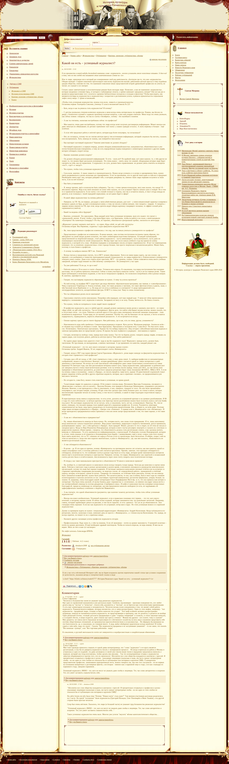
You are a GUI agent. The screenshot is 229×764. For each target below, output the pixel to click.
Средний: (66, 539)
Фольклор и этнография (18, 168)
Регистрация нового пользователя (88, 48)
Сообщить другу (88, 759)
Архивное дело (15, 57)
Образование (14, 140)
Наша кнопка (45, 759)
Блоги (177, 55)
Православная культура (18, 147)
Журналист (66, 535)
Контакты (20, 182)
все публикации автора (100, 546)
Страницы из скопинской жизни (25, 245)
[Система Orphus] (30, 214)
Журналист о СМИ (19, 91)
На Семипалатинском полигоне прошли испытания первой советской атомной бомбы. (200, 216)
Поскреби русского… (20, 252)
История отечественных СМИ (23, 94)
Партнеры (66, 759)
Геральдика (13, 71)
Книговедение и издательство (21, 116)
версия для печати (158, 59)
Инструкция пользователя (28, 759)
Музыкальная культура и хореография (24, 134)
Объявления (180, 70)
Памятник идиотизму (21, 242)
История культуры (16, 113)
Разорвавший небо (19, 237)
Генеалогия (13, 67)
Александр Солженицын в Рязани (25, 247)
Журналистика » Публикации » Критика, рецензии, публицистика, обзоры (96, 567)
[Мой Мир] (88, 586)
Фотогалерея (180, 80)
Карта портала (180, 63)
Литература (13, 127)
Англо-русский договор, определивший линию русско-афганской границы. (198, 181)
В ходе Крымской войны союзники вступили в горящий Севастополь (200, 176)
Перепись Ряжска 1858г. (21, 259)
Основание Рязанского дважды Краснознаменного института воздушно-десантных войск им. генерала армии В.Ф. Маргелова (199, 194)
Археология (14, 53)
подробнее (46, 267)
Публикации (14, 87)
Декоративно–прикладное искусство (23, 74)
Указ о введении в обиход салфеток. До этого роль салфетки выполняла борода (200, 172)
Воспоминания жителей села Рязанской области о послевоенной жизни (28, 256)
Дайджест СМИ (15, 84)
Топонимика (14, 165)
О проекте (56, 759)
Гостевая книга (181, 58)
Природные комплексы (18, 151)
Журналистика (15, 77)
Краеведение (14, 123)
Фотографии (14, 171)
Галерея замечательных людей (21, 64)
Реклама (77, 759)
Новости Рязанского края (185, 68)
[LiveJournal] (91, 586)
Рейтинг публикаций (183, 75)
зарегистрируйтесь (100, 556)
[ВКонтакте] (80, 586)
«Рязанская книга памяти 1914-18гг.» (27, 250)
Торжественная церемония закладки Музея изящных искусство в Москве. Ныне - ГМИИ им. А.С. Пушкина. (200, 186)
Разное (14, 100)
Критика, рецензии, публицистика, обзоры (27, 97)
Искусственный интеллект (192, 220)
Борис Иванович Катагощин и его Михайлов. (30, 262)
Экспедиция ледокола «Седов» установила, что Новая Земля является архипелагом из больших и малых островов (199, 202)
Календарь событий (183, 60)
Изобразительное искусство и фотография (26, 106)
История (12, 109)
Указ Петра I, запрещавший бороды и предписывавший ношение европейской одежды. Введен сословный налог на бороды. (200, 166)
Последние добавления (184, 73)
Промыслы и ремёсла (17, 154)
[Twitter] (82, 586)
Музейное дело (15, 130)
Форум (177, 78)
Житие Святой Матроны (189, 99)
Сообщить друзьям (71, 560)
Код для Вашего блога (73, 558)
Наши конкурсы (15, 137)
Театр (11, 161)
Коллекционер (15, 120)
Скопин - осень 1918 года (22, 240)
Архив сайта (12, 759)
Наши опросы (180, 65)
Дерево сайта (75, 56)
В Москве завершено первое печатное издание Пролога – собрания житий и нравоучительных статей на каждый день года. (198, 158)
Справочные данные (105, 759)
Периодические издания (19, 144)
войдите (86, 556)
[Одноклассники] (85, 586)
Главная (65, 56)
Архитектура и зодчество (19, 60)
